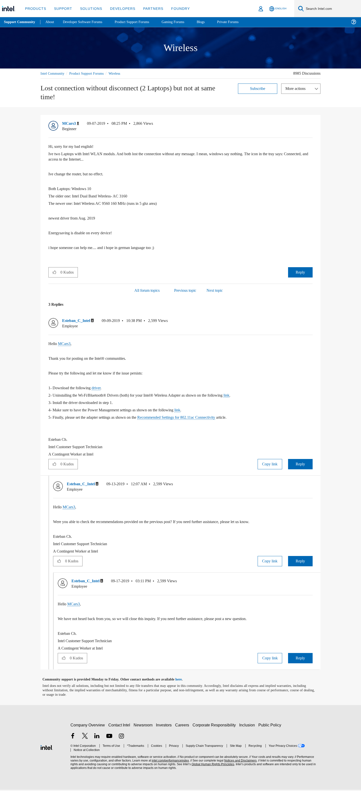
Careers (183, 726)
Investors (165, 726)
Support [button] (61, 8)
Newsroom (144, 726)
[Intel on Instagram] (121, 737)
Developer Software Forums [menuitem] (86, 22)
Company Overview (87, 726)
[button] (311, 125)
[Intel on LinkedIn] (97, 737)
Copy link (270, 465)
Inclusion (248, 726)
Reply (300, 272)
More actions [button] (296, 88)
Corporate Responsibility (215, 726)
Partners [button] (148, 8)
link (244, 396)
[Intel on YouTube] (109, 737)
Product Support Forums (90, 73)
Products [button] (35, 8)
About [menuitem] (51, 22)
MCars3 (65, 344)
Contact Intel (120, 726)
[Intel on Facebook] (73, 737)
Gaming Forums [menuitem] (182, 22)
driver (101, 388)
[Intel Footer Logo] (47, 748)
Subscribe (258, 88)
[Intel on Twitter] (85, 737)
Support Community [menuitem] (20, 22)
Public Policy (270, 726)
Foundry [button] (175, 8)
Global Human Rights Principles (211, 765)
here (182, 680)
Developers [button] (119, 8)
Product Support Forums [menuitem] (139, 22)
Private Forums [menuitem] (238, 22)
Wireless (121, 73)
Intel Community (53, 73)
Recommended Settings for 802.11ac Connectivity (196, 418)
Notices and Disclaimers (238, 761)
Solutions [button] (88, 8)
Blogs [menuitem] (210, 22)
